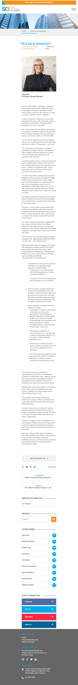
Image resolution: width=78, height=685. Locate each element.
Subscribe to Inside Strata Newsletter (39, 2)
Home (24, 31)
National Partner (39, 585)
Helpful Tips (39, 548)
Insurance (38, 554)
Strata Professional (38, 566)
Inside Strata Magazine (30, 640)
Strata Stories (38, 579)
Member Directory (28, 642)
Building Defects (38, 541)
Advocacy (38, 535)
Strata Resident (38, 572)
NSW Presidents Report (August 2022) (39, 477)
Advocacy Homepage (38, 31)
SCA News (39, 560)
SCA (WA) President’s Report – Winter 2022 (39, 488)
